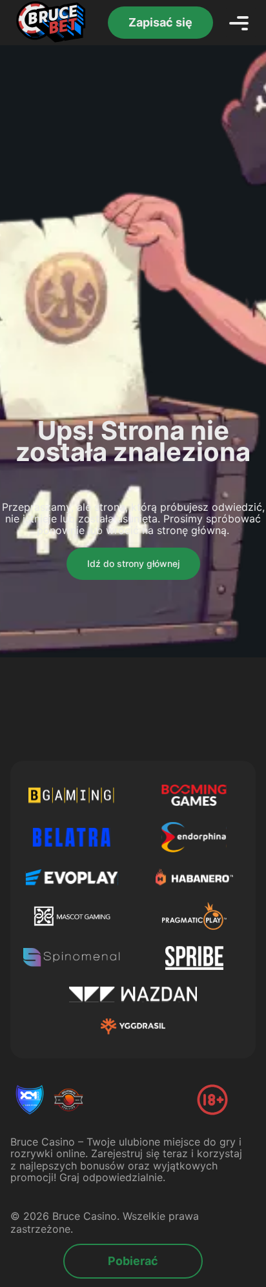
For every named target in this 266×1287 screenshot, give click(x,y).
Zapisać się (160, 22)
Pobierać (133, 1261)
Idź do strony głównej (133, 563)
